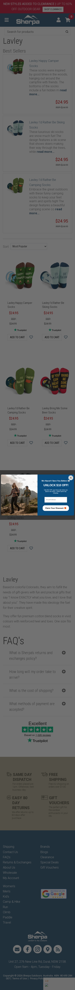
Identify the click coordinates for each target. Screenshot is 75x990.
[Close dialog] (70, 478)
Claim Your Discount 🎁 (56, 508)
